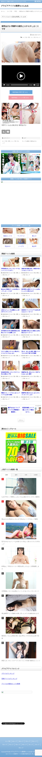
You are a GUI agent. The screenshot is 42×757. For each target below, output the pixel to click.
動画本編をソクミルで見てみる (20, 97)
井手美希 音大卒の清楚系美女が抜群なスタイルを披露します (10, 331)
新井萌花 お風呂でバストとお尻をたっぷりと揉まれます (31, 290)
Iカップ (31, 744)
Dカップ (34, 741)
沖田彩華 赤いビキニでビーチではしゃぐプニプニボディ (10, 269)
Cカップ (28, 741)
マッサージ (21, 236)
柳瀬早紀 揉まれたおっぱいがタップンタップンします (31, 393)
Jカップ (37, 744)
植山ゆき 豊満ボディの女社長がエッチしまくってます (10, 290)
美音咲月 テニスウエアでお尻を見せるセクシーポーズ (31, 311)
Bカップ (21, 741)
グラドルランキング (8, 673)
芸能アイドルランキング (9, 678)
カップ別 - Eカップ (35, 37)
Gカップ (18, 744)
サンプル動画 (25, 141)
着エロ (34, 236)
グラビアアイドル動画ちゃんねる (15, 6)
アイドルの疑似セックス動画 (11, 683)
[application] (21, 76)
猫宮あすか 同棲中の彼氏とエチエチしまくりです (20, 27)
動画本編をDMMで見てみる (20, 92)
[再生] (4, 85)
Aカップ (14, 741)
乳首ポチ (8, 246)
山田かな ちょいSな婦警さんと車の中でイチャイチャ (10, 311)
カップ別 (7, 741)
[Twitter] (4, 132)
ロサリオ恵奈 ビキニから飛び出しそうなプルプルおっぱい (10, 352)
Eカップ (5, 744)
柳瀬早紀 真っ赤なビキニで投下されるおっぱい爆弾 (31, 373)
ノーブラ (21, 246)
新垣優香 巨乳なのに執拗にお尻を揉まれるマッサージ (31, 331)
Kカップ (21, 747)
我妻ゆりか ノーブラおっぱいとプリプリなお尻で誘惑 (10, 393)
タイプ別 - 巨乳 (26, 37)
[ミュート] (34, 85)
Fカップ (11, 744)
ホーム (21, 420)
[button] (21, 76)
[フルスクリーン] (38, 85)
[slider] (19, 84)
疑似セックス (7, 236)
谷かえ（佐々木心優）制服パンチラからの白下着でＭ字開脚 (31, 352)
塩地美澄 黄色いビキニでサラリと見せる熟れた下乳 (10, 373)
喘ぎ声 (34, 246)
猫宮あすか (33, 141)
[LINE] (8, 132)
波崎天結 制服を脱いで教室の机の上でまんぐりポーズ (31, 269)
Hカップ (24, 744)
